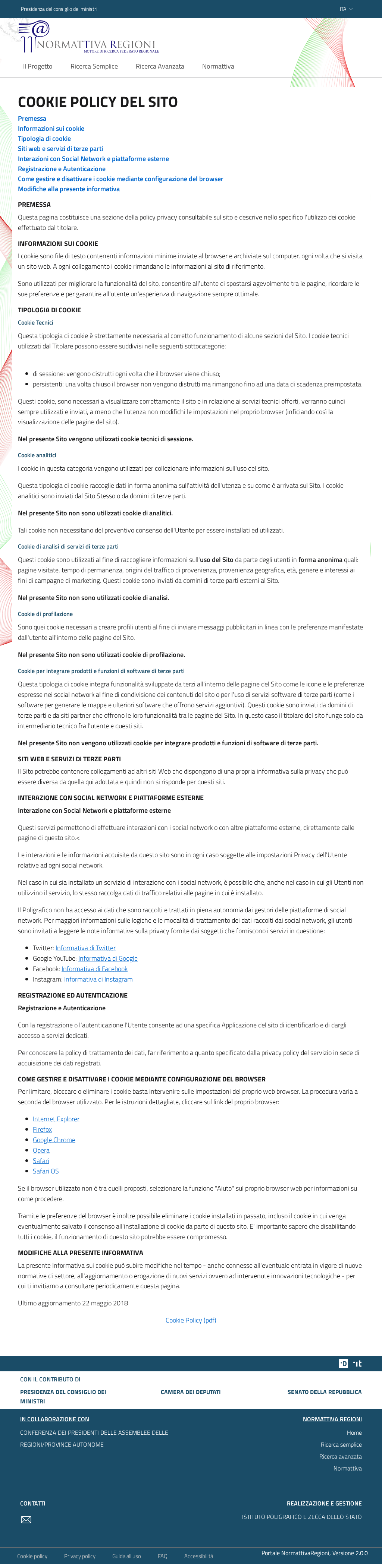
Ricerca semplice (341, 1444)
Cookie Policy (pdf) (191, 1320)
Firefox (42, 1129)
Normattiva (348, 1468)
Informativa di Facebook (95, 969)
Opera (41, 1150)
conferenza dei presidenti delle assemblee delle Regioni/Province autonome (94, 1438)
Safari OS (46, 1171)
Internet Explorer (56, 1119)
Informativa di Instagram (98, 979)
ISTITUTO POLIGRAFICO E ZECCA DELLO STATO (302, 1516)
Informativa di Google (108, 958)
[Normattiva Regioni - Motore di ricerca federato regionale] (103, 36)
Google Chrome (54, 1140)
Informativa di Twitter (86, 948)
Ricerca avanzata (340, 1456)
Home (354, 1432)
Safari (41, 1161)
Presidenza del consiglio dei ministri (59, 9)
